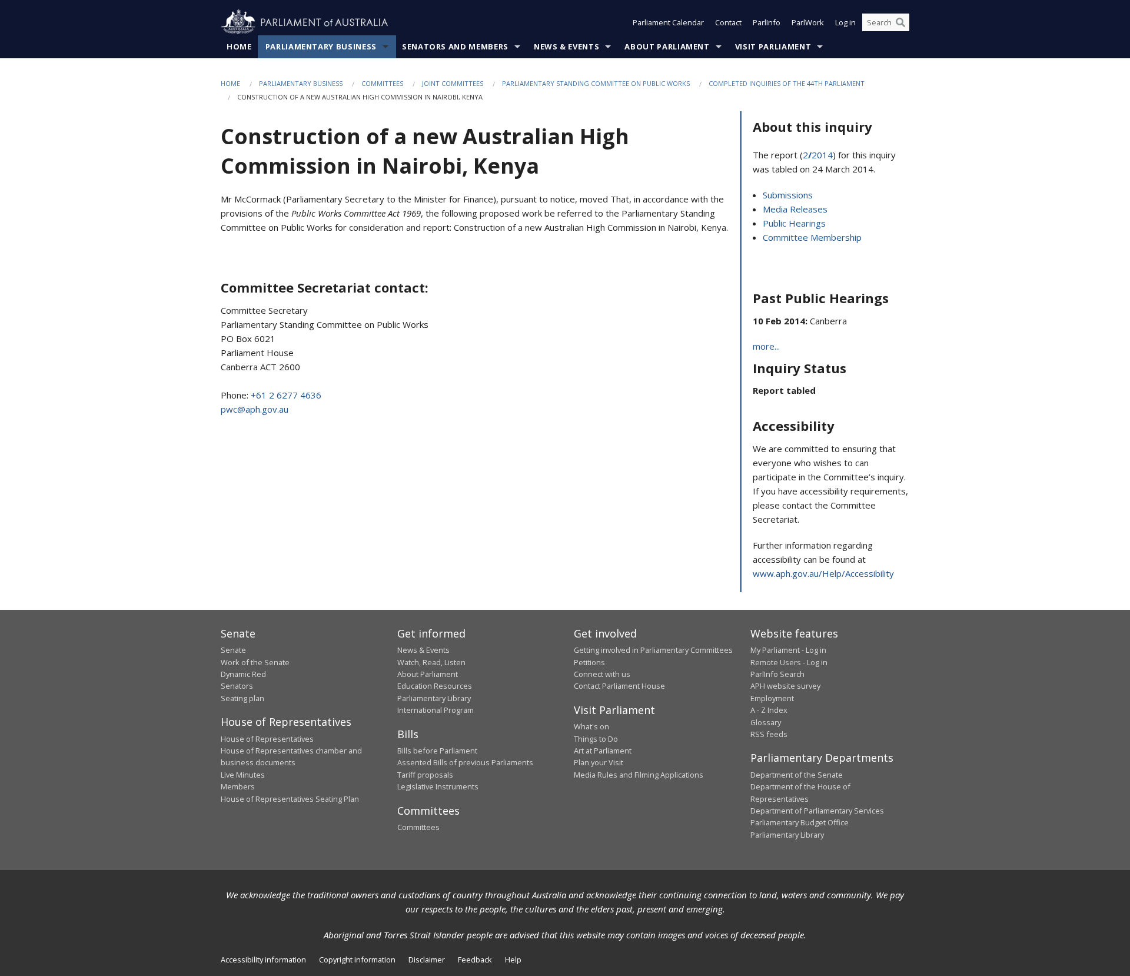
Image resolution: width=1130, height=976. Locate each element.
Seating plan (242, 698)
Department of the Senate (796, 774)
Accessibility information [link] (263, 959)
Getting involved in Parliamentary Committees (653, 650)
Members (238, 786)
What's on (591, 726)
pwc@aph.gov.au (254, 409)
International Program (435, 710)
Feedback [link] (475, 959)
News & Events (566, 46)
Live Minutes (243, 774)
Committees (382, 83)
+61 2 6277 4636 (286, 395)
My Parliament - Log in (788, 650)
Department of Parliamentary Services (817, 810)
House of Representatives (267, 738)
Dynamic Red (243, 674)
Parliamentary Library (434, 698)
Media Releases (795, 209)
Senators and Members (455, 46)
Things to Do (596, 738)
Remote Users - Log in (788, 662)
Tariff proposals (425, 774)
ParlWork (808, 22)
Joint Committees (452, 83)
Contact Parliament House (619, 685)
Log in (845, 22)
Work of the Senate (255, 662)
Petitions (589, 662)
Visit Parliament (773, 46)
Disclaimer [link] (426, 959)
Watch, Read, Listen (431, 662)
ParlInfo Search (777, 674)
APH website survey (785, 685)
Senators (237, 685)
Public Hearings (794, 223)
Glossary (765, 722)
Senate (233, 650)
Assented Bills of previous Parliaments (465, 762)
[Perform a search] (900, 22)
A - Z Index (768, 710)
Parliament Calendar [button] (668, 22)
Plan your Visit (598, 762)
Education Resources (434, 685)
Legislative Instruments (437, 786)
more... (766, 346)
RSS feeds (768, 734)
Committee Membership (812, 237)
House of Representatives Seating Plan (290, 799)
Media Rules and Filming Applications (638, 774)
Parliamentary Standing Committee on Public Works (596, 83)
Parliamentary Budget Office (799, 822)
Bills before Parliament (437, 750)
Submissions (788, 195)
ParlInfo (766, 22)
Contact (728, 22)
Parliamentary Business (321, 46)
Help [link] (513, 959)
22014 (818, 155)
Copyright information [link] (357, 959)
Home (239, 46)
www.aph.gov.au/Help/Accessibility (823, 573)
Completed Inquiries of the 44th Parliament (787, 83)
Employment (772, 698)
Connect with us (602, 674)
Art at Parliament (603, 750)
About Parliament (666, 46)
